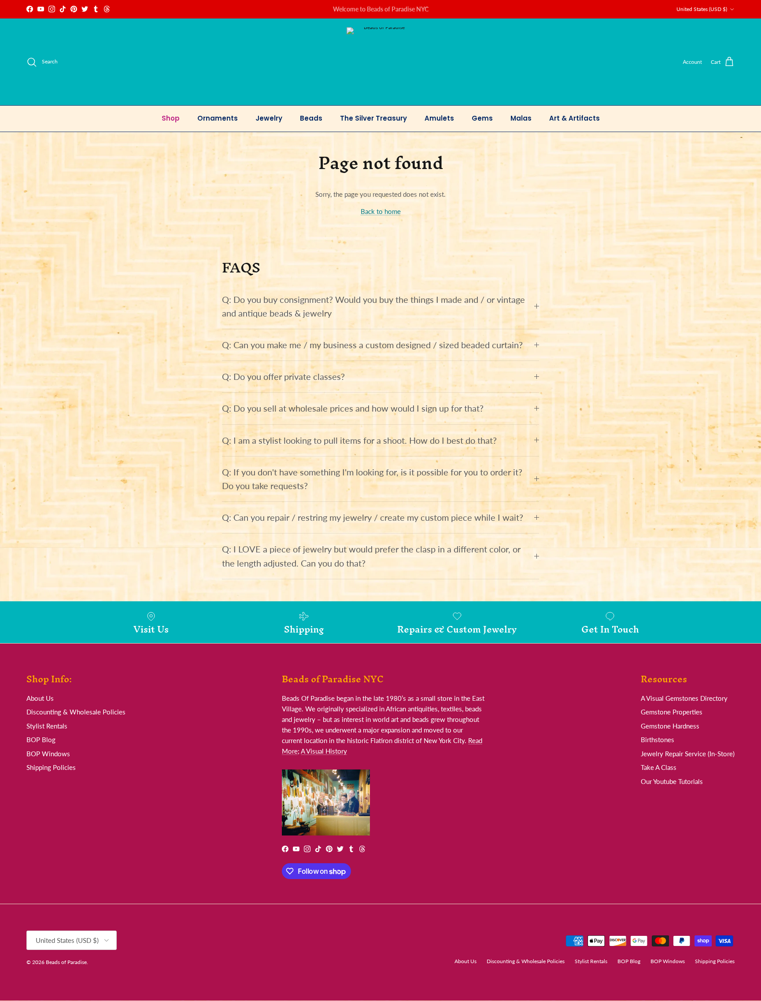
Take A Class (658, 767)
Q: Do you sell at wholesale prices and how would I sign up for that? (353, 408)
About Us (40, 698)
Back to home (381, 211)
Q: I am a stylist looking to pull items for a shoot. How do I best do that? (359, 440)
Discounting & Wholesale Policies (76, 712)
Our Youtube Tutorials (672, 781)
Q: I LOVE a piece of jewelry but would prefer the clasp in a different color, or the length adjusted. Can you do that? (371, 556)
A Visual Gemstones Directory (684, 698)
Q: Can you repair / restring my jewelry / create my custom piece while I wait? (372, 517)
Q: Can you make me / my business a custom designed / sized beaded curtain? (372, 345)
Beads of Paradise (66, 962)
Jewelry (268, 118)
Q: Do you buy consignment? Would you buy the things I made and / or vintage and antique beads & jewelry (373, 306)
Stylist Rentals (46, 726)
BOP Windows (48, 754)
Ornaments (217, 118)
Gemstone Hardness (670, 726)
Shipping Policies (51, 767)
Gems (482, 118)
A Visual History (324, 751)
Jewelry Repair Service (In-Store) (688, 754)
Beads (311, 118)
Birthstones (657, 739)
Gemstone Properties (671, 712)
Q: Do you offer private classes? (283, 377)
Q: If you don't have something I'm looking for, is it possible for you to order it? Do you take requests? (372, 479)
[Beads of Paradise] (381, 61)
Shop (171, 118)
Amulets (439, 118)
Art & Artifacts (574, 118)
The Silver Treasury (373, 118)
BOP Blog (40, 739)
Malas (521, 118)
